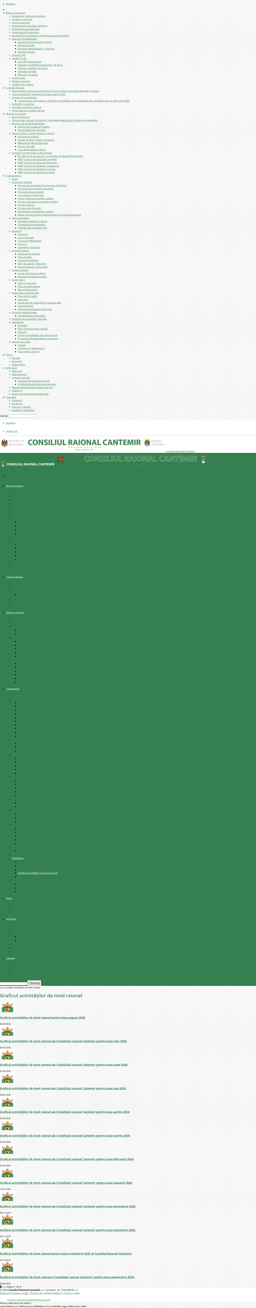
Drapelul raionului (22, 19)
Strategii (22, 325)
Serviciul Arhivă (26, 52)
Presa (9, 354)
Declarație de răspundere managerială (39, 302)
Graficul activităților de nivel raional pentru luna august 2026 (42, 1017)
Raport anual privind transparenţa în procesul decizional (49, 214)
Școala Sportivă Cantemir (32, 130)
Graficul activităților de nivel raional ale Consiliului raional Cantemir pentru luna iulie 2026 (63, 1041)
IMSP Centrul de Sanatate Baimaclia (37, 162)
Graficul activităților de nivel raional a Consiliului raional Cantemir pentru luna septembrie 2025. (67, 1277)
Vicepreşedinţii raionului (25, 32)
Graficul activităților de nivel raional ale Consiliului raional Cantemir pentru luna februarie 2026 (67, 1159)
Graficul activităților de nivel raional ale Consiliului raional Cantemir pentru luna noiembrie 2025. (68, 1230)
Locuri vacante (26, 237)
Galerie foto (18, 364)
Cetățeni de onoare (22, 84)
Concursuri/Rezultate (29, 241)
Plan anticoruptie (27, 296)
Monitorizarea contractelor (33, 267)
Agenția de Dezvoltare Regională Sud (32, 387)
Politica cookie (72, 1293)
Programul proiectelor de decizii (36, 188)
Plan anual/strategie (29, 286)
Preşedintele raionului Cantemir (30, 26)
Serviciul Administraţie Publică (35, 42)
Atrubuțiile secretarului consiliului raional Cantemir (40, 35)
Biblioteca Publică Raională (33, 143)
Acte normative (20, 218)
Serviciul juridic (26, 45)
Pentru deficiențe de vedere (15, 1303)
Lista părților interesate (31, 195)
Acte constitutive (27, 283)
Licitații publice (20, 270)
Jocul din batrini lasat (29, 61)
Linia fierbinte (25, 306)
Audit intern (18, 280)
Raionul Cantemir (15, 13)
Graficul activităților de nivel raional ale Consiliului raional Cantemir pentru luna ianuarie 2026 (66, 1183)
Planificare (18, 322)
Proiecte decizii (26, 205)
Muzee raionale (26, 146)
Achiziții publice (20, 250)
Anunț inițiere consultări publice (36, 198)
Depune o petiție (21, 407)
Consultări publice (22, 182)
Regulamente (19, 374)
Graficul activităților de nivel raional (37, 335)
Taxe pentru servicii (28, 351)
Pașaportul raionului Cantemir (29, 16)
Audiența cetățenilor (23, 410)
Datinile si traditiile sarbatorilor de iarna (40, 65)
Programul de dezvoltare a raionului (38, 338)
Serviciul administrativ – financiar (36, 48)
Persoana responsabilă (31, 192)
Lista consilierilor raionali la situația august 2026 (38, 94)
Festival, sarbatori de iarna (32, 68)
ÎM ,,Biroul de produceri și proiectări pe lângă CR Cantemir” (50, 156)
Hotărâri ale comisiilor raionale (29, 319)
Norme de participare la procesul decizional (42, 185)
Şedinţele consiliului (23, 104)
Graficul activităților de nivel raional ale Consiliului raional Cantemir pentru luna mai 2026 (63, 1088)
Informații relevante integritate (35, 309)
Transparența (13, 175)
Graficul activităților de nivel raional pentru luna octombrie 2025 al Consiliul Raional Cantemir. (66, 1253)
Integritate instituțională (25, 293)
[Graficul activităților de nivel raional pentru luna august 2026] (7, 1011)
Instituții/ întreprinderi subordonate (32, 153)
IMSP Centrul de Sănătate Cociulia (36, 169)
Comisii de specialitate (24, 97)
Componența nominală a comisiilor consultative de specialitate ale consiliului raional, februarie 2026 (74, 100)
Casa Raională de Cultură (32, 149)
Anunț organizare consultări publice (38, 201)
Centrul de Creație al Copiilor (34, 127)
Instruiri (22, 244)
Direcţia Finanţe (20, 117)
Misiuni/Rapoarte (27, 289)
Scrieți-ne (17, 403)
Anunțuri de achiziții (29, 254)
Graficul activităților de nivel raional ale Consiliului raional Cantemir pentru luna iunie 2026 (64, 1065)
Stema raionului (21, 22)
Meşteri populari (21, 81)
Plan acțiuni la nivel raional (33, 328)
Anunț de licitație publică (31, 273)
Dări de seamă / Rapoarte (32, 263)
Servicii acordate (21, 341)
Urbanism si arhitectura (31, 348)
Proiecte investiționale (24, 312)
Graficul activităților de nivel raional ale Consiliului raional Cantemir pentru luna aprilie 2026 (65, 1112)
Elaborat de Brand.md (12, 1293)
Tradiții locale (19, 58)
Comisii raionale (21, 377)
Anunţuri (17, 231)
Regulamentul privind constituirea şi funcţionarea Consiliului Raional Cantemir (55, 91)
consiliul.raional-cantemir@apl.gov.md (28, 1299)
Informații (11, 368)
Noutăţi (16, 358)
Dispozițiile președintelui (25, 29)
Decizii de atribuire (28, 260)
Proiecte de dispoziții (29, 208)
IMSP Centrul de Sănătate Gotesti (36, 172)
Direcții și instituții (16, 113)
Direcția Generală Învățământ (28, 123)
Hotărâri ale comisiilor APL (32, 227)
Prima (3, 987)
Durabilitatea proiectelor (31, 315)
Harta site (11, 431)
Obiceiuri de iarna (28, 74)
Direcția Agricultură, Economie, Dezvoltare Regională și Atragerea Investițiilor (55, 120)
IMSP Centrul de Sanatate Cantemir (37, 159)
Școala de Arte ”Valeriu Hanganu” (36, 140)
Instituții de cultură (28, 136)
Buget (15, 179)
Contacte (11, 397)
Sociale (22, 345)
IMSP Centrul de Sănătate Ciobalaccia (38, 166)
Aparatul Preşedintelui (24, 39)
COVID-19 (17, 390)
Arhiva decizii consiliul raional (28, 110)
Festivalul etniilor (27, 71)
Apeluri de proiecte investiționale (30, 394)
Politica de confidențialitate (46, 1293)
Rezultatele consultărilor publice (36, 211)
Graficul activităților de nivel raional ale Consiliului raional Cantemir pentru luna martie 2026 (65, 1135)
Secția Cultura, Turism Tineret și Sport (33, 133)
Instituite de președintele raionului (37, 384)
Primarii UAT (19, 55)
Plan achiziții (25, 257)
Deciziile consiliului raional (26, 107)
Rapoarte (23, 299)
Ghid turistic (19, 78)
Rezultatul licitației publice (32, 276)
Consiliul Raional (15, 87)
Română (10, 4)
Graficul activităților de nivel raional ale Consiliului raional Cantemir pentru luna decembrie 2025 (68, 1206)
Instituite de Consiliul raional (34, 381)
